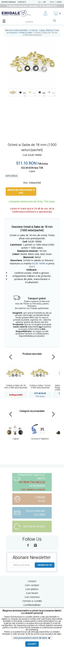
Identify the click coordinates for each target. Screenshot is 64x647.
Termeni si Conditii (32, 600)
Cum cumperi (32, 585)
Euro (59, 2)
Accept (32, 644)
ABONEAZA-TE (44, 565)
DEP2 (32, 266)
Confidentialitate (32, 604)
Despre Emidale (8, 2)
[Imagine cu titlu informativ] (13, 92)
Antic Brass (11, 175)
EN (46, 2)
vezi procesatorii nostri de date (30, 637)
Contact (22, 2)
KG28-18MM (38, 263)
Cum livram (32, 593)
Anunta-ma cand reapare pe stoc (21, 191)
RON (52, 2)
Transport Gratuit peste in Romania (31, 482)
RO (39, 2)
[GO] (54, 20)
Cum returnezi (32, 597)
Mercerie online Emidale (16, 30)
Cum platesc (32, 589)
